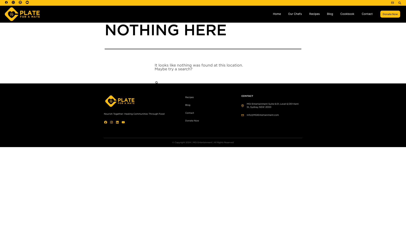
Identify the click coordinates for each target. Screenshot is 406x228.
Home (277, 14)
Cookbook (347, 14)
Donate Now (390, 14)
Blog (330, 14)
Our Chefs (295, 14)
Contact (367, 14)
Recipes (314, 14)
